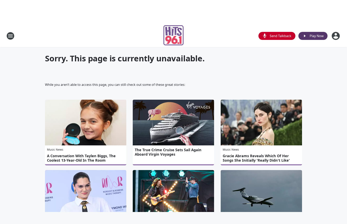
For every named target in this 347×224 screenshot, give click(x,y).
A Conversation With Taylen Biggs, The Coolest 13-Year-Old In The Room (81, 158)
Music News (55, 149)
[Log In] (336, 36)
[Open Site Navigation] (10, 36)
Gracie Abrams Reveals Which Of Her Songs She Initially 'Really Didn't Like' (256, 158)
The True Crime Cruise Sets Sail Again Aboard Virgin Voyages (168, 152)
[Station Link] (173, 35)
